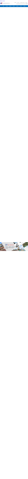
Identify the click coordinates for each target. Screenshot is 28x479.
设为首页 (18, 2)
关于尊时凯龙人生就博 (22, 2)
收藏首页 (15, 2)
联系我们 (26, 2)
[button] (27, 246)
